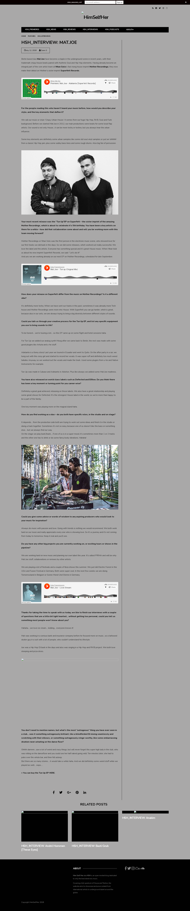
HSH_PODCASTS (112, 29)
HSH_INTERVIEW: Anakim (138, 818)
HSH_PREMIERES (32, 29)
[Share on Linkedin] (84, 792)
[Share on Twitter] (61, 792)
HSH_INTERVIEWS (90, 29)
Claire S (44, 50)
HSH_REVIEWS (69, 29)
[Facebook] (156, 8)
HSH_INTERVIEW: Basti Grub (90, 846)
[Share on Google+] (69, 792)
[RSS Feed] (153, 8)
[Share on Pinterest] (77, 792)
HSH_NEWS (51, 29)
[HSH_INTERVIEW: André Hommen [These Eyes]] (44, 826)
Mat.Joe (41, 59)
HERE (52, 772)
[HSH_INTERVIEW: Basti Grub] (95, 826)
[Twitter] (160, 8)
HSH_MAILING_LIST (74, 2)
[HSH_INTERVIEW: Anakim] (145, 812)
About (129, 30)
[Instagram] (163, 8)
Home (23, 36)
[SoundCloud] (167, 8)
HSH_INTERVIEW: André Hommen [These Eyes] (43, 848)
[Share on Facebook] (54, 792)
